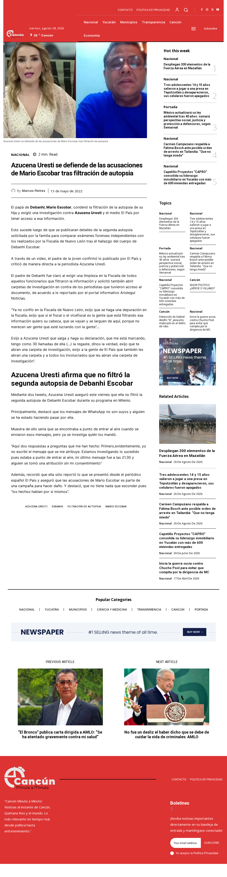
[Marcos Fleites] (14, 190)
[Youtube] (217, 9)
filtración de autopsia (84, 506)
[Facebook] (201, 9)
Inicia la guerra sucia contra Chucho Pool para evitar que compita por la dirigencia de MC (202, 323)
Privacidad (211, 853)
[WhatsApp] (142, 190)
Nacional (20, 154)
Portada (170, 107)
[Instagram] (207, 9)
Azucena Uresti (36, 506)
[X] (212, 9)
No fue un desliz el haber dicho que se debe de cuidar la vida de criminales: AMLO (166, 734)
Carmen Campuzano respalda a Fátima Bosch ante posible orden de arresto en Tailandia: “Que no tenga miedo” (188, 149)
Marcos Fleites (33, 191)
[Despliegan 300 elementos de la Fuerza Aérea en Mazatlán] (187, 424)
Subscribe (211, 842)
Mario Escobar (116, 506)
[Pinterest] (132, 190)
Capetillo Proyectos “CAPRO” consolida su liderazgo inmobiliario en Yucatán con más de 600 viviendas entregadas (187, 177)
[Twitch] (200, 871)
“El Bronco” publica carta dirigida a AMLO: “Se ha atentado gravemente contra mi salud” (60, 734)
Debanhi (57, 506)
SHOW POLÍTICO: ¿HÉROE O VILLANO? (202, 287)
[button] (185, 9)
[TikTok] (190, 871)
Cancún (195, 280)
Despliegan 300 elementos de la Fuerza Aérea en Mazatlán (187, 66)
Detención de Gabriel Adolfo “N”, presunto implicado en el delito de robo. (172, 321)
